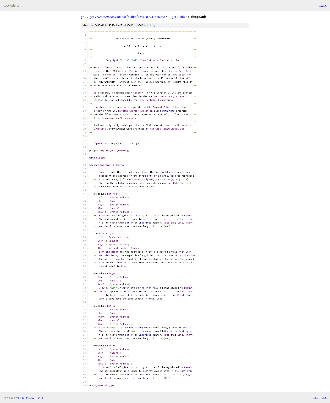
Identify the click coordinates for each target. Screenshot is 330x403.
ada (182, 17)
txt (316, 397)
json (324, 397)
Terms (39, 397)
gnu (83, 17)
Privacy (30, 397)
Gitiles (20, 397)
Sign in (323, 5)
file (151, 25)
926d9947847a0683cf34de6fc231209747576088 (131, 17)
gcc (91, 17)
